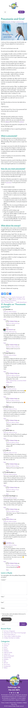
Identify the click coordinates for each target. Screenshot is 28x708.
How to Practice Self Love (9, 634)
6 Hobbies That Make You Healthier (12, 638)
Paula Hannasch (9, 329)
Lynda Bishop (9, 543)
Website (3, 608)
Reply (5, 319)
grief (2, 300)
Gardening (6, 650)
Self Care (6, 662)
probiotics (14, 300)
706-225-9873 (14, 690)
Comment (3, 580)
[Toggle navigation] (5, 12)
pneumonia (8, 300)
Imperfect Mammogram (17, 297)
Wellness (6, 299)
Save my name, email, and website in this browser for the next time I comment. (14, 614)
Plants (5, 661)
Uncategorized (7, 666)
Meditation (6, 659)
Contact (7, 702)
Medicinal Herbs (7, 657)
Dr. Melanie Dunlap (19, 22)
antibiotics (7, 121)
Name (3, 596)
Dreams (5, 647)
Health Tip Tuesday (8, 652)
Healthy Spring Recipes (21, 302)
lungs (5, 300)
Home (2, 702)
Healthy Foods (7, 654)
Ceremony (6, 645)
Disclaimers (19, 702)
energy (23, 299)
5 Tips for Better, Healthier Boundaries (12, 636)
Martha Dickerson (10, 519)
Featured (5, 649)
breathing (19, 299)
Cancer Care (8, 297)
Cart (22, 12)
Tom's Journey (7, 664)
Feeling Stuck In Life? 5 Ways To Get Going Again (15, 632)
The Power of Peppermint (9, 631)
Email (2, 602)
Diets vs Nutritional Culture (7, 302)
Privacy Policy (13, 702)
